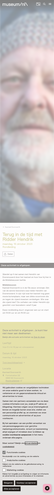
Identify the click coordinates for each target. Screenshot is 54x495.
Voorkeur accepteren (26, 483)
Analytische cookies (16, 460)
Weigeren (8, 483)
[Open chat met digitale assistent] (47, 488)
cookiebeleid (8, 447)
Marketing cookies (15, 470)
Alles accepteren (11, 489)
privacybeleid (31, 443)
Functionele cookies (16, 452)
